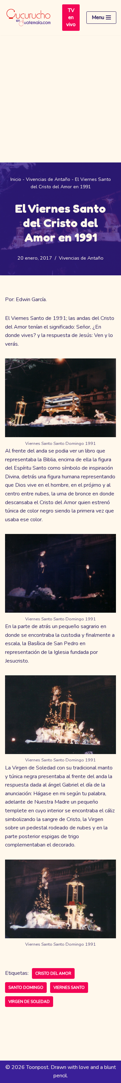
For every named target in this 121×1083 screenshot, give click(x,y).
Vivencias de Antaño (48, 179)
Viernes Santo (69, 987)
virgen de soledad (29, 1001)
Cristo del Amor (53, 973)
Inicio (15, 179)
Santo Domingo (25, 987)
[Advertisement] (60, 99)
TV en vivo (71, 17)
